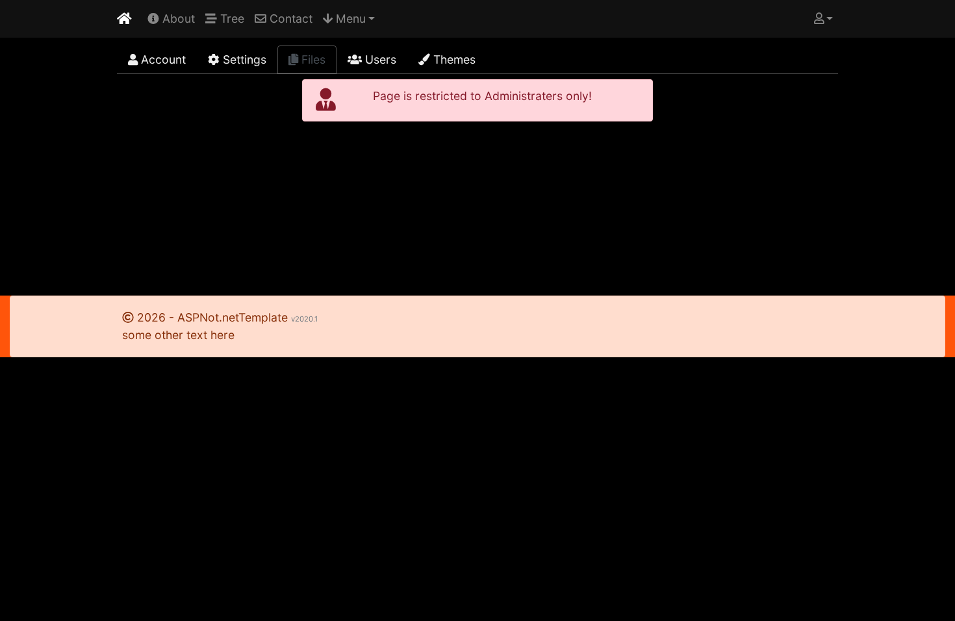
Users (379, 59)
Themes (453, 59)
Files (311, 59)
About (177, 18)
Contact (289, 18)
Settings (243, 59)
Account (162, 59)
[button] (823, 18)
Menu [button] (349, 18)
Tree (230, 18)
